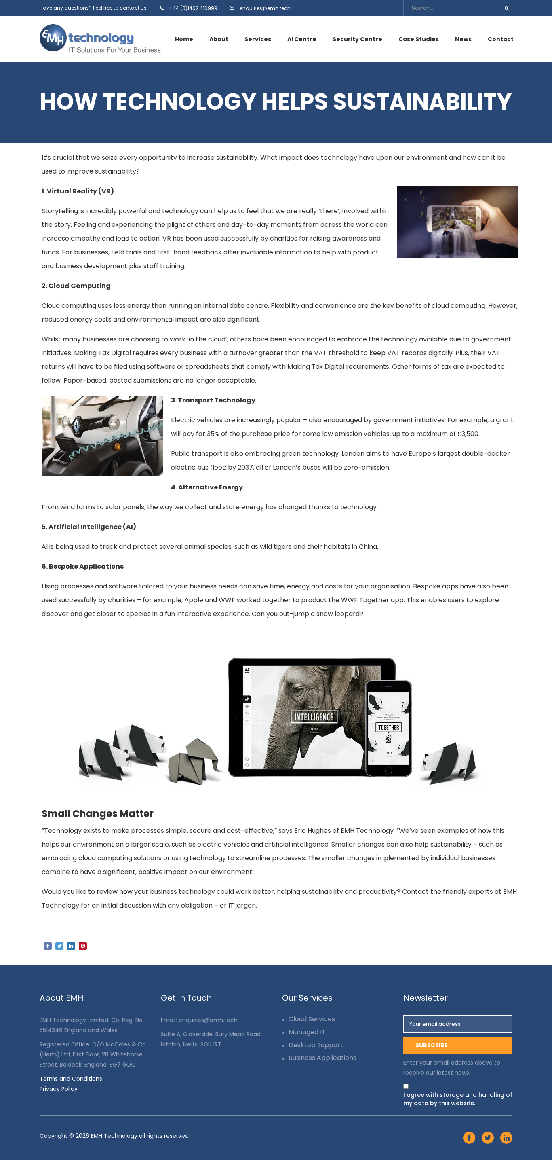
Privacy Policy (59, 1089)
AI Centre (301, 39)
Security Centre (357, 39)
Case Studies (418, 39)
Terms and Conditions (71, 1079)
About (218, 39)
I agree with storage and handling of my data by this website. (457, 1099)
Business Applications (322, 1058)
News (463, 39)
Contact (501, 39)
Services (257, 39)
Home (184, 39)
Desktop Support (316, 1045)
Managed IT (307, 1032)
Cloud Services (312, 1019)
